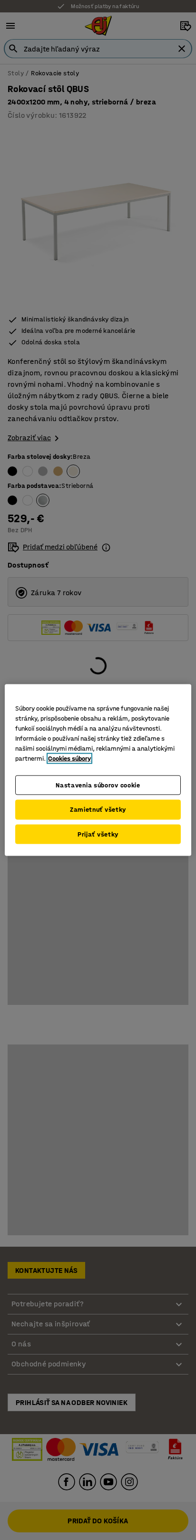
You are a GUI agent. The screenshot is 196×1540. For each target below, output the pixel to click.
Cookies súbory (69, 758)
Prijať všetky (98, 834)
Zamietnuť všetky (98, 810)
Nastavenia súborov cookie (98, 785)
